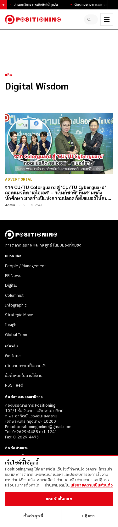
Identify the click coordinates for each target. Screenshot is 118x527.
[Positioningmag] (33, 19)
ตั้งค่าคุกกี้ (33, 516)
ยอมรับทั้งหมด (59, 499)
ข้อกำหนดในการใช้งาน (23, 375)
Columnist (14, 295)
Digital (11, 285)
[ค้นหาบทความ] (91, 19)
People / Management (25, 266)
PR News (13, 275)
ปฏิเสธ (88, 516)
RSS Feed (14, 385)
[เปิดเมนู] (106, 19)
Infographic (16, 305)
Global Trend (17, 334)
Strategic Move (19, 315)
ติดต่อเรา (13, 355)
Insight (11, 324)
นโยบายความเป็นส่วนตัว (26, 365)
